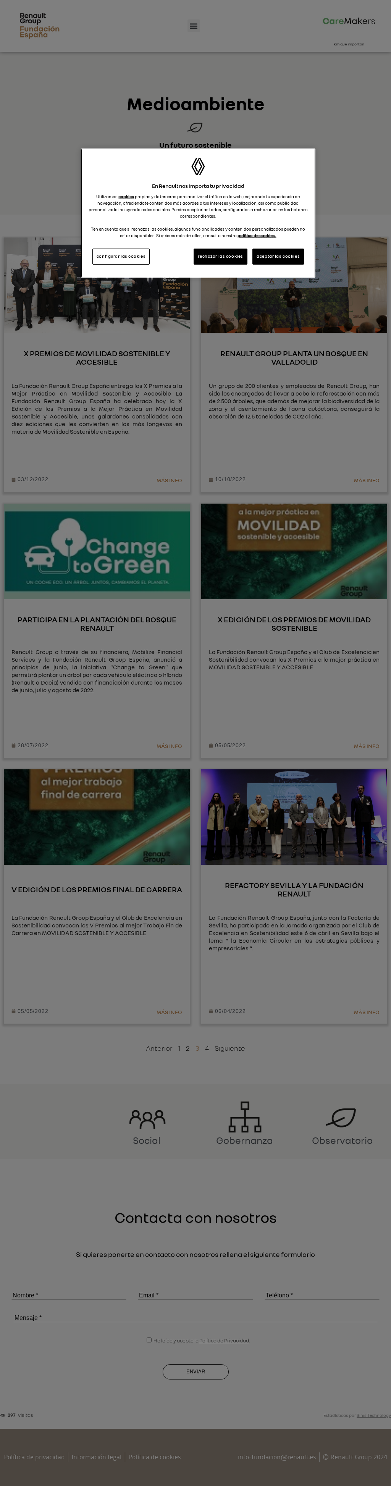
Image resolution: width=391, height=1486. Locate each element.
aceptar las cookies (278, 256)
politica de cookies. (257, 235)
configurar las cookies (121, 256)
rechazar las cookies (220, 256)
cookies (126, 196)
